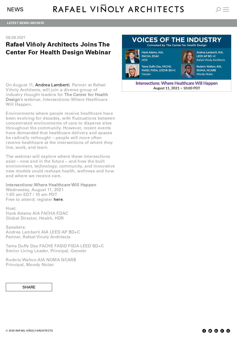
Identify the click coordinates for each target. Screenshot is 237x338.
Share (28, 287)
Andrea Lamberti (52, 84)
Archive (37, 23)
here (58, 199)
